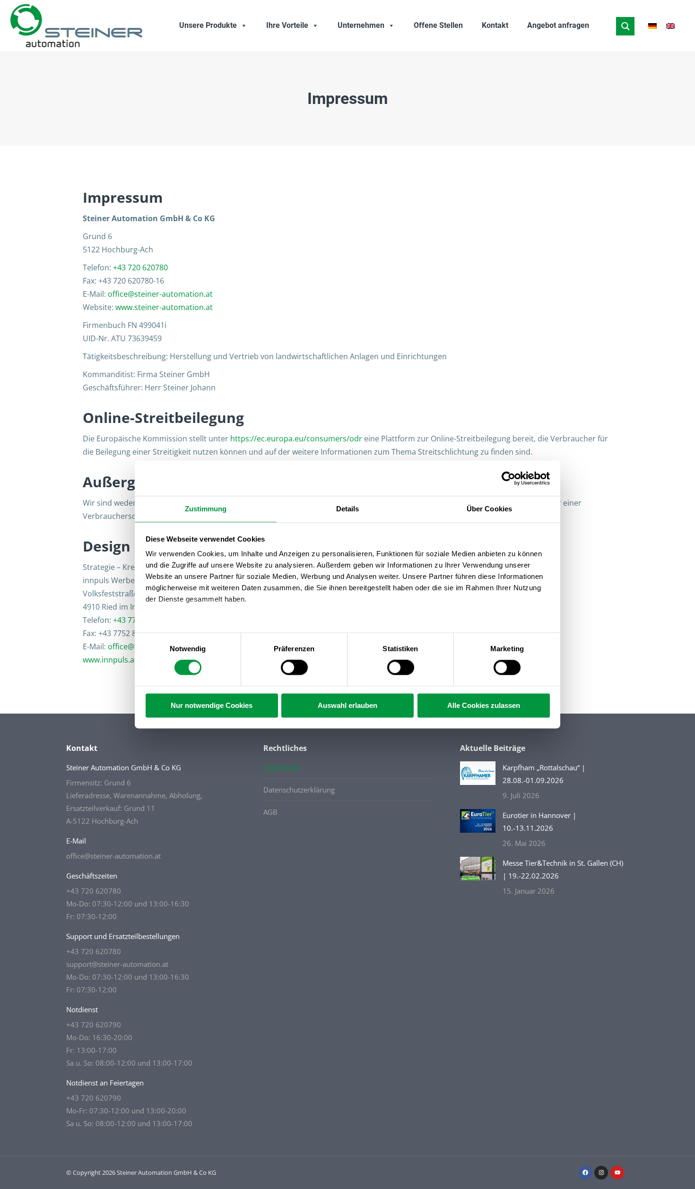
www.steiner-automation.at (164, 307)
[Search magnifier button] (625, 26)
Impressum (281, 767)
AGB (270, 812)
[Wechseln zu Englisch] (670, 25)
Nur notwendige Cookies (211, 705)
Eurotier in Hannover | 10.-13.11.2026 (539, 821)
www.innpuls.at (110, 660)
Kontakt (495, 25)
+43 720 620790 (93, 1024)
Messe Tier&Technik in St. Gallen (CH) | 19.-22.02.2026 (563, 869)
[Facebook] (585, 1173)
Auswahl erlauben (347, 705)
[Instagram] (601, 1173)
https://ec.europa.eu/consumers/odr (296, 438)
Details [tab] (347, 509)
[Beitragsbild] (477, 773)
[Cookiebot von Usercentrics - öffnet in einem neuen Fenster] (508, 478)
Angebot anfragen (558, 25)
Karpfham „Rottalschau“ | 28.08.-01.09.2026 (544, 774)
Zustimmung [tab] (206, 509)
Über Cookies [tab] (489, 509)
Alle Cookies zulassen (483, 705)
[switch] (294, 667)
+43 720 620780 (140, 267)
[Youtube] (617, 1173)
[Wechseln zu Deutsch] (652, 25)
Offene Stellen (438, 25)
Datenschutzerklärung (299, 789)
